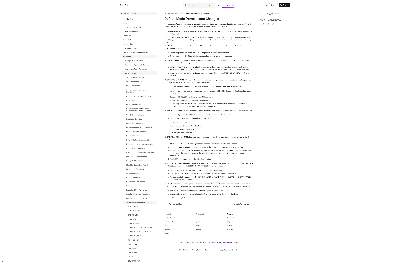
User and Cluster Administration (135, 52)
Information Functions (135, 169)
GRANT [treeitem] (131, 257)
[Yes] (262, 23)
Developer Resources (131, 48)
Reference (127, 57)
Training (198, 229)
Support (167, 229)
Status (166, 233)
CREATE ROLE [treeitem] (133, 219)
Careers (229, 226)
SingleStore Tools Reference (136, 69)
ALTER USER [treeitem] (133, 207)
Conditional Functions (135, 136)
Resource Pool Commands (136, 198)
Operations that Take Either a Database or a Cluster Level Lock (139, 110)
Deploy (125, 23)
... (180, 13)
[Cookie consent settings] (2, 261)
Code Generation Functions (137, 132)
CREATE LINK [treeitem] (133, 215)
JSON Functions (132, 173)
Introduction (128, 19)
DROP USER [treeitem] (132, 253)
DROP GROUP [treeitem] (133, 240)
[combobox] (266, 5)
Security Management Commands (139, 203)
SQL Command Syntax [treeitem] (135, 77)
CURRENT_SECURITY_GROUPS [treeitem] (140, 228)
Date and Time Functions (136, 148)
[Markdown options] (263, 14)
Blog (228, 222)
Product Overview (170, 218)
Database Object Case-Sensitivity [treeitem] (139, 96)
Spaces (198, 222)
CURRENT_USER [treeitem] (134, 236)
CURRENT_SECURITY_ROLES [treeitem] (139, 232)
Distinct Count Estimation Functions (140, 152)
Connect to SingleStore (132, 27)
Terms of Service (229, 242)
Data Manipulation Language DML (139, 144)
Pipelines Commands (134, 186)
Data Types (130, 100)
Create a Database (130, 32)
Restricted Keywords (134, 119)
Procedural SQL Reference (136, 190)
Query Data (127, 40)
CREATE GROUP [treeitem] (134, 211)
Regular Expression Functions (138, 194)
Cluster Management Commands (139, 127)
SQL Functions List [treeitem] (133, 86)
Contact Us (230, 218)
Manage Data (128, 44)
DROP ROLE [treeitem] (132, 248)
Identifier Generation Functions (138, 165)
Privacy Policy (216, 242)
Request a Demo (170, 222)
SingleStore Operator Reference (137, 65)
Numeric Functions (133, 177)
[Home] (124, 5)
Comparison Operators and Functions (136, 91)
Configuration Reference (134, 61)
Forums (198, 218)
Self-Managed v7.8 (170, 13)
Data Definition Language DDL (138, 140)
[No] (267, 23)
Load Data (127, 36)
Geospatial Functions (134, 161)
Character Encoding (134, 104)
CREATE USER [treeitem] (133, 223)
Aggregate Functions (134, 123)
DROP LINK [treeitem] (132, 244)
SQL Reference (131, 73)
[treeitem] (138, 19)
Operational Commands (135, 182)
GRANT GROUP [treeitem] (134, 261)
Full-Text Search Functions (136, 157)
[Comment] (272, 23)
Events (198, 226)
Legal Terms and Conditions (229, 250)
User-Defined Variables (135, 115)
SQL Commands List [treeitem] (134, 82)
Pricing (166, 226)
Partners (230, 229)
